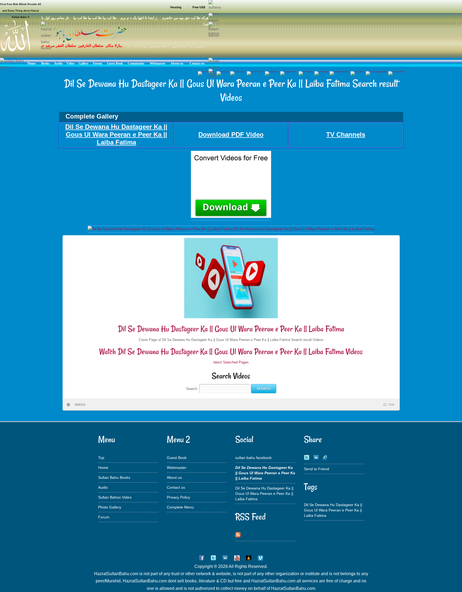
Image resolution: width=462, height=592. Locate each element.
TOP (391, 404)
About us (174, 477)
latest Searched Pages (231, 362)
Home (103, 467)
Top (101, 458)
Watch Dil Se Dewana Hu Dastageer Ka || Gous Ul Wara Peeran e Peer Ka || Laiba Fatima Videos (231, 351)
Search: (192, 388)
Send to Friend (316, 469)
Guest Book (177, 458)
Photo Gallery (109, 507)
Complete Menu (180, 507)
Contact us (176, 487)
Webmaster (176, 467)
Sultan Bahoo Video (115, 497)
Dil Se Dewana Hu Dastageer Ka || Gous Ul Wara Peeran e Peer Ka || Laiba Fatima (231, 328)
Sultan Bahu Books (114, 477)
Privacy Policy (178, 497)
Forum (103, 517)
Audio (103, 487)
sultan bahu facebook (253, 458)
